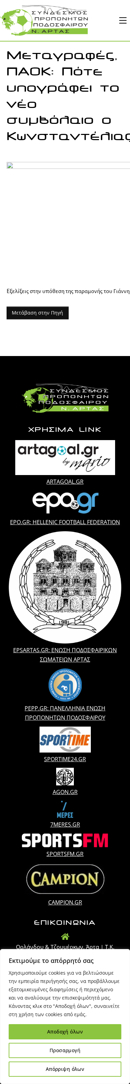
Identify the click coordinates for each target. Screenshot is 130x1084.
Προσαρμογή (65, 1050)
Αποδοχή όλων (65, 1031)
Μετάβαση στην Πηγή (37, 312)
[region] (65, 1016)
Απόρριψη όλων (65, 1069)
